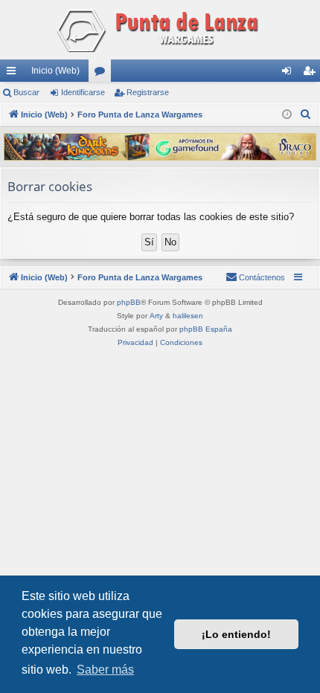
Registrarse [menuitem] (312, 73)
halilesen (188, 316)
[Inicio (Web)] (160, 29)
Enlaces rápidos (14, 73)
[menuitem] (306, 114)
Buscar (26, 92)
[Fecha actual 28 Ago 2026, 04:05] (287, 114)
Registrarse (148, 92)
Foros (103, 73)
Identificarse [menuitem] (289, 73)
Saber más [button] (105, 669)
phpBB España (205, 329)
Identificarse (83, 92)
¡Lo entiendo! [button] (236, 634)
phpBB (129, 302)
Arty (156, 316)
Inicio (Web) (55, 70)
